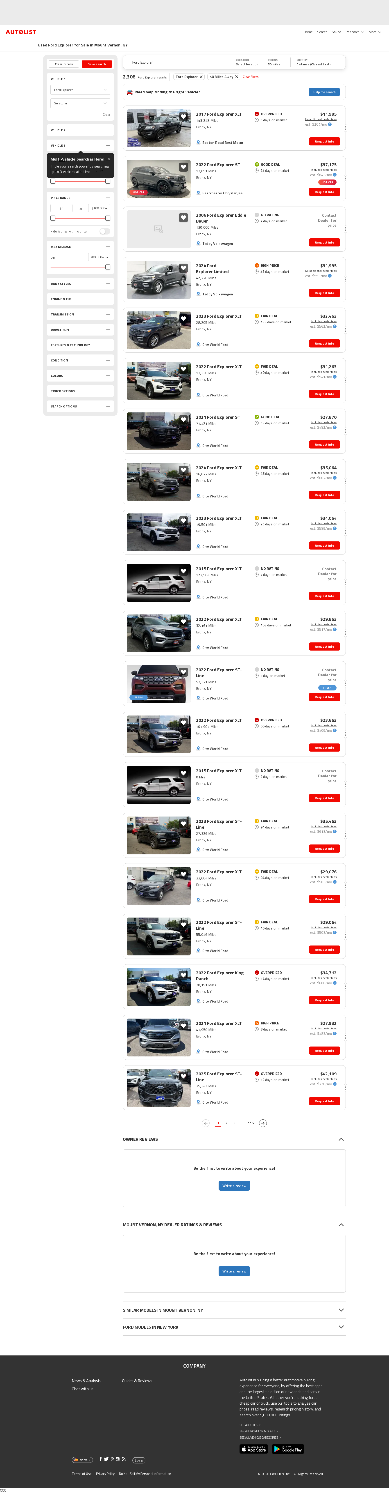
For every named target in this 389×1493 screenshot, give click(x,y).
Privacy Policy (105, 1473)
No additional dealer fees (321, 119)
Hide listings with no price (68, 231)
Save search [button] (97, 64)
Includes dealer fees (324, 170)
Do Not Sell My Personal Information (145, 1473)
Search (322, 32)
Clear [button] (106, 114)
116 (251, 1123)
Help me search (324, 92)
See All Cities (250, 1424)
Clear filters (251, 76)
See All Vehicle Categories (260, 1437)
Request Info (324, 141)
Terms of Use (82, 1473)
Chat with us (82, 1389)
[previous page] (206, 1123)
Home (308, 32)
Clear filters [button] (64, 64)
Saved (336, 32)
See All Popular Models (259, 1431)
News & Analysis (86, 1381)
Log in (139, 1460)
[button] (80, 90)
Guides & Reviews (137, 1381)
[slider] (52, 181)
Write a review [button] (234, 1185)
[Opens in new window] (254, 1449)
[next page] (263, 1123)
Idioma (83, 1460)
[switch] (102, 231)
